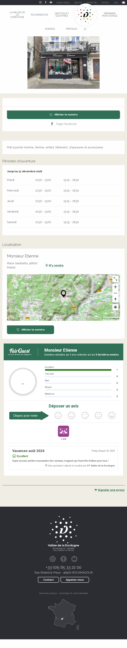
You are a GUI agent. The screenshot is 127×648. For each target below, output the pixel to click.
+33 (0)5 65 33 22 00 (63, 567)
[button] (123, 2)
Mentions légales (48, 593)
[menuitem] (17, 15)
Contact (48, 579)
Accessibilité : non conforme (73, 593)
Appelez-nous (75, 579)
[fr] (123, 2)
